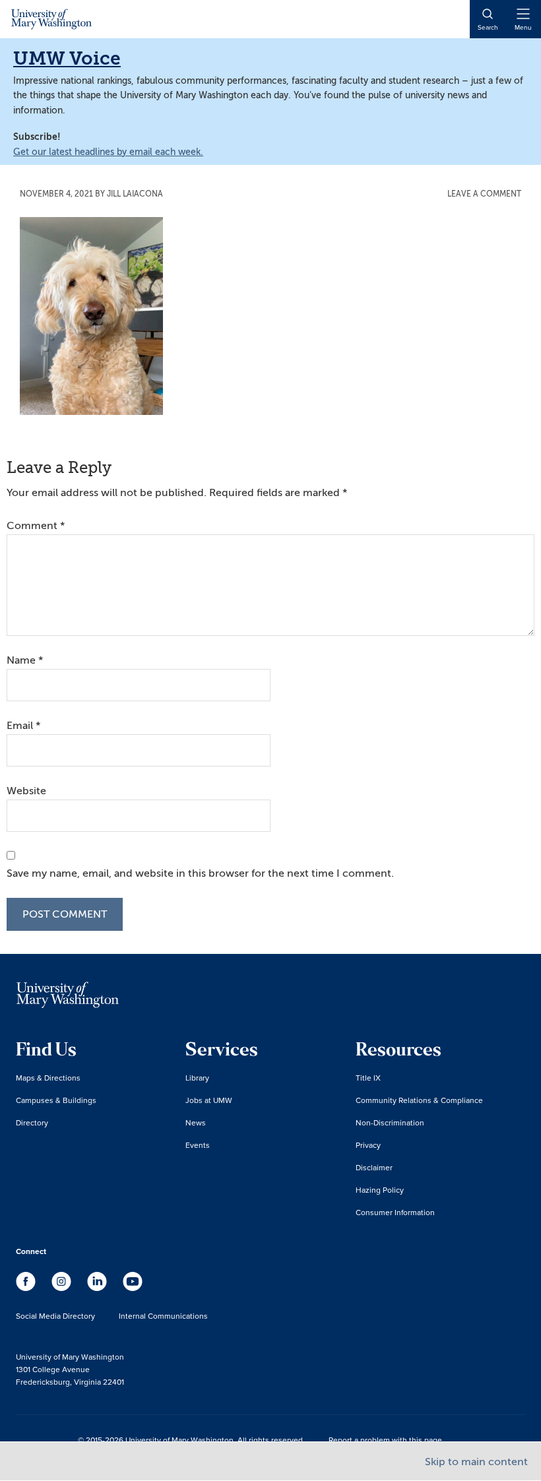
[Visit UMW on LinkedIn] (98, 1288)
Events (197, 1144)
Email (23, 726)
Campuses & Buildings (56, 1100)
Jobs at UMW (208, 1100)
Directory (32, 1122)
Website (26, 791)
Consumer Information (395, 1212)
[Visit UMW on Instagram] (62, 1288)
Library (197, 1077)
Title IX (368, 1077)
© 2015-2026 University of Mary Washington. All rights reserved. (191, 1439)
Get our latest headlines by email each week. (108, 152)
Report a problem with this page (385, 1439)
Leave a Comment (484, 194)
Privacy (368, 1144)
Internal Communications (163, 1315)
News (195, 1122)
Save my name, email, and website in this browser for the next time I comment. (200, 873)
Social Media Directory (55, 1315)
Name (25, 660)
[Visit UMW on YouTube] (133, 1288)
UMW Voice (67, 58)
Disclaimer (374, 1167)
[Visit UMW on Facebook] (27, 1288)
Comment (36, 526)
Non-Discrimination (390, 1122)
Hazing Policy (380, 1189)
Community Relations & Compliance (419, 1100)
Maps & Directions (48, 1077)
